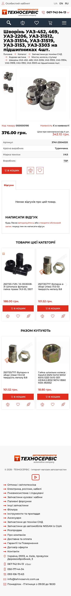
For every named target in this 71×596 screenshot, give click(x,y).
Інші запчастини (17, 505)
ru (67, 3)
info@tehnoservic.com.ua (23, 579)
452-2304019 (26, 432)
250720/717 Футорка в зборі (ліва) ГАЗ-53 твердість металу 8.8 (50, 287)
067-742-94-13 (56, 12)
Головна (7, 54)
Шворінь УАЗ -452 (43, 439)
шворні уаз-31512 (47, 435)
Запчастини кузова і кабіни (24, 497)
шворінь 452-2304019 (46, 432)
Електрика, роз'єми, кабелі (24, 489)
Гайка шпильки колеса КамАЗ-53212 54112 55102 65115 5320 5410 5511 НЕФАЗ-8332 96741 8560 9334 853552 (52, 377)
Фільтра (12, 509)
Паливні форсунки (19, 501)
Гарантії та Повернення (22, 543)
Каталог (22, 54)
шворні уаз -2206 (27, 435)
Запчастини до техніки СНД (47, 54)
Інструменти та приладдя (23, 513)
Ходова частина (17, 57)
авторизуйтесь (26, 222)
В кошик (13, 170)
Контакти (13, 551)
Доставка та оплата (19, 539)
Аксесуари (14, 517)
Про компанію (16, 534)
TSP (66, 160)
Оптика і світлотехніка (21, 484)
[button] (55, 12)
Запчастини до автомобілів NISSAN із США (34, 526)
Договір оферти (17, 547)
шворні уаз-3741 (22, 439)
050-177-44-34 (15, 569)
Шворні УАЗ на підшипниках (41, 420)
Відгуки (9, 185)
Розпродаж (14, 530)
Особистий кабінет (18, 3)
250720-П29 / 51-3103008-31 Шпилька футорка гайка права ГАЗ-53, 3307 (18, 287)
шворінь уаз (14, 423)
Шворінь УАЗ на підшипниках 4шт (27, 416)
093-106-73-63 (15, 574)
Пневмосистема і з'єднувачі (25, 493)
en (61, 3)
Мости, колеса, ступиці (44, 57)
